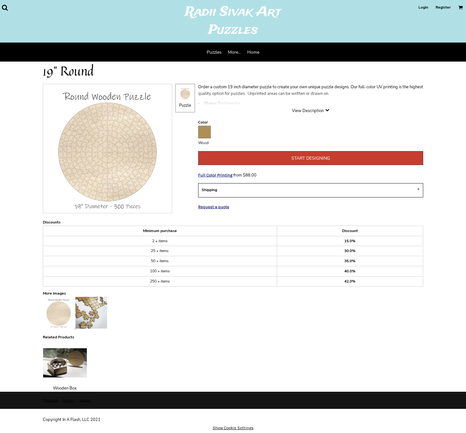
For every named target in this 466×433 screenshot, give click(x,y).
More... (68, 400)
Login (423, 7)
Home (85, 400)
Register (443, 7)
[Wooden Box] (65, 363)
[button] (5, 7)
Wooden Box (65, 388)
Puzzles (51, 400)
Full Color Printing (215, 175)
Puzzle (185, 105)
